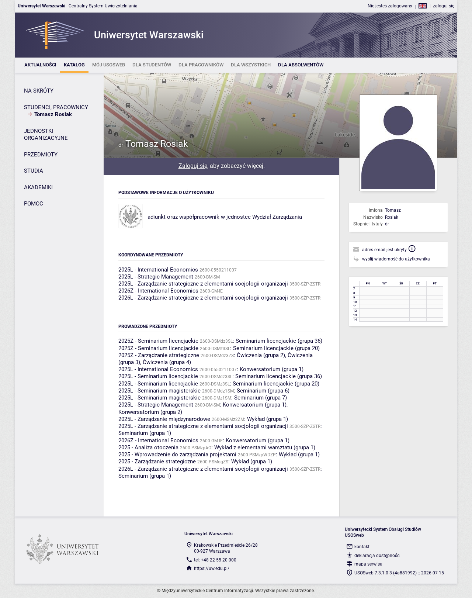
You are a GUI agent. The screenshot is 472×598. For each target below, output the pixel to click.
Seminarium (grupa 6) (263, 390)
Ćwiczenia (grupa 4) (167, 362)
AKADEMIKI (38, 187)
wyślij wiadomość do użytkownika (396, 259)
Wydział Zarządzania (277, 217)
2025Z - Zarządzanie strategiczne (158, 355)
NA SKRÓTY (38, 90)
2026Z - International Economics (158, 290)
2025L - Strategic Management (155, 276)
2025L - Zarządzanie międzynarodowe (164, 419)
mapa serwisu (368, 564)
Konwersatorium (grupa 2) (150, 412)
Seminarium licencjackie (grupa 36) (279, 341)
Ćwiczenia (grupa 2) (261, 355)
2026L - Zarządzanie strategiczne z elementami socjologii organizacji (203, 297)
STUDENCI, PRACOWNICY (56, 107)
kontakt (361, 546)
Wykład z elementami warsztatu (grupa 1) (264, 447)
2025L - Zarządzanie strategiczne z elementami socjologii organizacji (203, 283)
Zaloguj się (192, 165)
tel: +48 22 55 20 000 (215, 560)
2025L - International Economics (158, 269)
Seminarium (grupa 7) (260, 397)
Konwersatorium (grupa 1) (271, 369)
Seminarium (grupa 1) (144, 433)
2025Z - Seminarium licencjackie (158, 341)
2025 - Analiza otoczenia (148, 447)
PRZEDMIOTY (41, 154)
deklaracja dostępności (377, 555)
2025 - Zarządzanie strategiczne (157, 461)
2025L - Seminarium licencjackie (158, 376)
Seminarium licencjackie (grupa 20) (276, 348)
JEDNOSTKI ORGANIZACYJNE (46, 135)
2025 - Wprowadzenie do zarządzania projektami (177, 454)
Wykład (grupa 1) (267, 419)
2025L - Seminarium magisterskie (159, 390)
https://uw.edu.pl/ (211, 568)
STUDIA (33, 170)
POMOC (33, 203)
